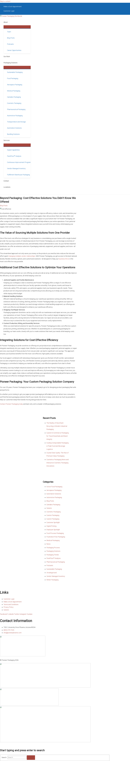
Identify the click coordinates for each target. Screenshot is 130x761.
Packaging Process (53, 548)
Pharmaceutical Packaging (55, 562)
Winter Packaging (52, 580)
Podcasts (49, 565)
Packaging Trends (52, 555)
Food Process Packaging (55, 533)
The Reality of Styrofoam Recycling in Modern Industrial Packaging (56, 426)
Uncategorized (51, 573)
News (48, 544)
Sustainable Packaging (54, 569)
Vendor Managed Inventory (55, 576)
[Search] (31, 757)
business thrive (64, 259)
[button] (8, 22)
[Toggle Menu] (17, 26)
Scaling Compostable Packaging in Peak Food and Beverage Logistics (57, 446)
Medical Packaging (53, 540)
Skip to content (5, 1)
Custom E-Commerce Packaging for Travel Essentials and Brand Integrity (57, 436)
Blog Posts (4, 205)
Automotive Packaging (54, 497)
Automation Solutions (53, 494)
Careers (49, 508)
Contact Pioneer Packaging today (11, 404)
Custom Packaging (52, 515)
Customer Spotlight (53, 522)
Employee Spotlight (53, 530)
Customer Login (9, 11)
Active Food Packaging (54, 487)
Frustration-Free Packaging (55, 537)
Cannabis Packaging (53, 505)
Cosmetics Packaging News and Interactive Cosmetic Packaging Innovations (57, 463)
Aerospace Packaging (53, 490)
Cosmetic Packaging (53, 512)
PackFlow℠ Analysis (53, 558)
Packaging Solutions (53, 551)
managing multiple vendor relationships (21, 256)
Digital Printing (51, 526)
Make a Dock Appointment (13, 6)
